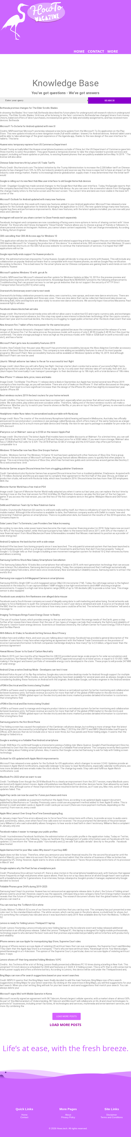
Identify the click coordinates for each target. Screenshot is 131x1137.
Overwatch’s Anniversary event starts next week (25, 291)
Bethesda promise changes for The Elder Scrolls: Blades (29, 108)
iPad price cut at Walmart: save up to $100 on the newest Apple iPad (35, 432)
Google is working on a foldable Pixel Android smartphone (29, 740)
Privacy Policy (68, 1117)
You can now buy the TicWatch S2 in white (21, 905)
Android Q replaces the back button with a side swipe (27, 541)
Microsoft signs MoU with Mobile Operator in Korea (26, 993)
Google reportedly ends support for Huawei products (27, 254)
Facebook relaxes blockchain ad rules (19, 309)
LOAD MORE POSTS (66, 1016)
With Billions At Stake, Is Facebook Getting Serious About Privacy (33, 633)
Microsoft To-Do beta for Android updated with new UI (27, 126)
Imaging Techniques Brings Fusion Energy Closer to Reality (30, 615)
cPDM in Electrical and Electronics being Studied (24, 685)
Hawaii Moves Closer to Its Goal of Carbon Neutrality (26, 651)
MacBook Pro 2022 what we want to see (20, 777)
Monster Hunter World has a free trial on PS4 (23, 487)
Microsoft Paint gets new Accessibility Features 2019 (27, 343)
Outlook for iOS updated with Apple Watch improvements (29, 758)
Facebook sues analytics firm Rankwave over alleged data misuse (33, 596)
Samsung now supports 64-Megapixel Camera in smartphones (32, 578)
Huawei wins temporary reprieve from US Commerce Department (33, 144)
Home (24, 1114)
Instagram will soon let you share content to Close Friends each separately (38, 217)
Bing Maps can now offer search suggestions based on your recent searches (39, 975)
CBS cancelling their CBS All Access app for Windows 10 (28, 236)
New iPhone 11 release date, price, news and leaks (25, 377)
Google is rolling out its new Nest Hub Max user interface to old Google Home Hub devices (45, 181)
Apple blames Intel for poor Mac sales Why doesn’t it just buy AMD (33, 850)
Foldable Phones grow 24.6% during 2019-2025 (23, 886)
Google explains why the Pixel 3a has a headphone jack (28, 868)
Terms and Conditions (112, 1117)
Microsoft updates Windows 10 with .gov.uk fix (23, 272)
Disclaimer (111, 1114)
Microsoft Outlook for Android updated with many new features (32, 199)
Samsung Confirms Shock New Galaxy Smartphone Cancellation (33, 560)
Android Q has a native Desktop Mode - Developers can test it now (33, 669)
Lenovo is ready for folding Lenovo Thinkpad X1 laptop (27, 923)
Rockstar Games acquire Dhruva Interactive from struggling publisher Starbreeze (41, 468)
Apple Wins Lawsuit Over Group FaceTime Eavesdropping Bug (31, 813)
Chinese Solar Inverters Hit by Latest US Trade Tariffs (27, 163)
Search (109, 100)
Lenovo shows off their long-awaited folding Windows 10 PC (30, 959)
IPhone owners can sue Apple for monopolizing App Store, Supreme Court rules (40, 941)
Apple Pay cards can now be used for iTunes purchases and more (33, 795)
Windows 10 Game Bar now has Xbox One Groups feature (29, 450)
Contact (24, 1117)
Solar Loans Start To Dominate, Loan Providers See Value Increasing (35, 523)
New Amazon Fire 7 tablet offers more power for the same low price (34, 325)
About (68, 1114)
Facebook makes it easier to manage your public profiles (29, 831)
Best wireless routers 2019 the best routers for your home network (34, 395)
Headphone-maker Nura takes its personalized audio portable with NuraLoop (39, 413)
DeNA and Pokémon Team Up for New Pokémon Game (27, 505)
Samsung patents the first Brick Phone (20, 722)
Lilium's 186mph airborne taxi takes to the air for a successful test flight (37, 361)
